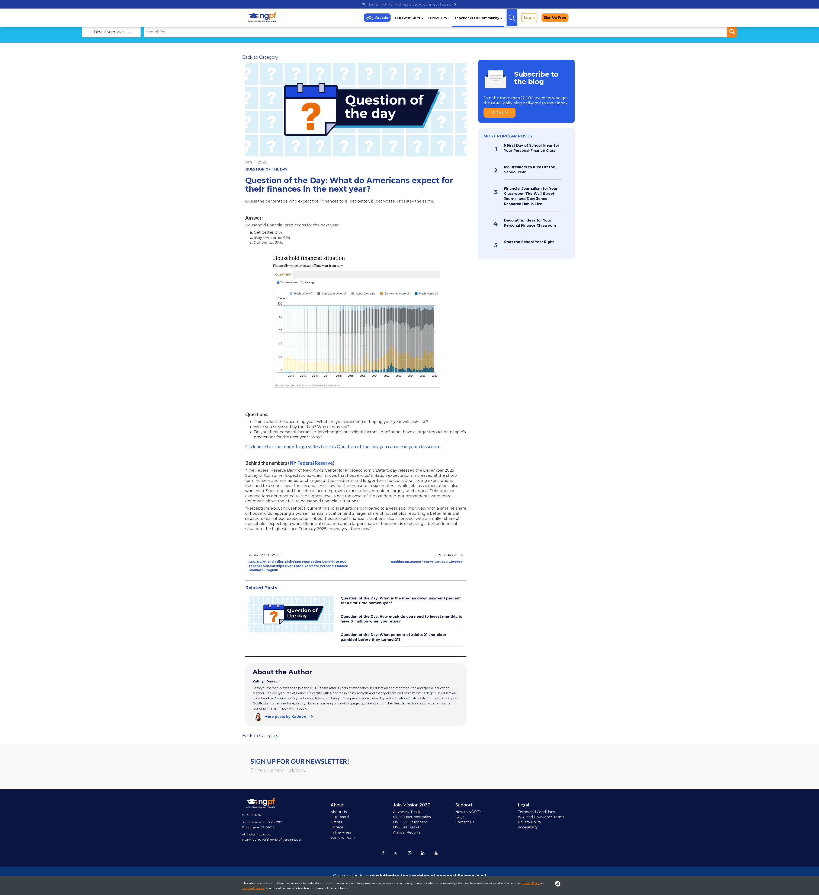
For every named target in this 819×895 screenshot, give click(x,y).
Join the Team (343, 837)
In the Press (341, 832)
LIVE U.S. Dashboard (410, 822)
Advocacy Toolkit (407, 812)
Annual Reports (406, 832)
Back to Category (260, 57)
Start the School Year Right (529, 242)
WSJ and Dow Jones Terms (541, 817)
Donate (337, 827)
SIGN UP (499, 112)
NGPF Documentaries (412, 817)
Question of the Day (266, 169)
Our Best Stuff (408, 18)
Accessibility (528, 827)
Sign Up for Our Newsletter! (300, 761)
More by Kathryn (285, 717)
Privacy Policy (529, 822)
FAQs (459, 817)
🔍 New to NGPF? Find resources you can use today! (406, 4)
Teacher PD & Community (477, 18)
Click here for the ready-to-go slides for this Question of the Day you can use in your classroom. (343, 446)
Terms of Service (253, 888)
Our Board (340, 817)
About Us (339, 812)
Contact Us (464, 822)
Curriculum (438, 18)
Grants (336, 822)
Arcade (381, 18)
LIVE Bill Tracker (407, 827)
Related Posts (261, 587)
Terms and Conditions (536, 812)
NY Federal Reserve (311, 463)
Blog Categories (109, 32)
